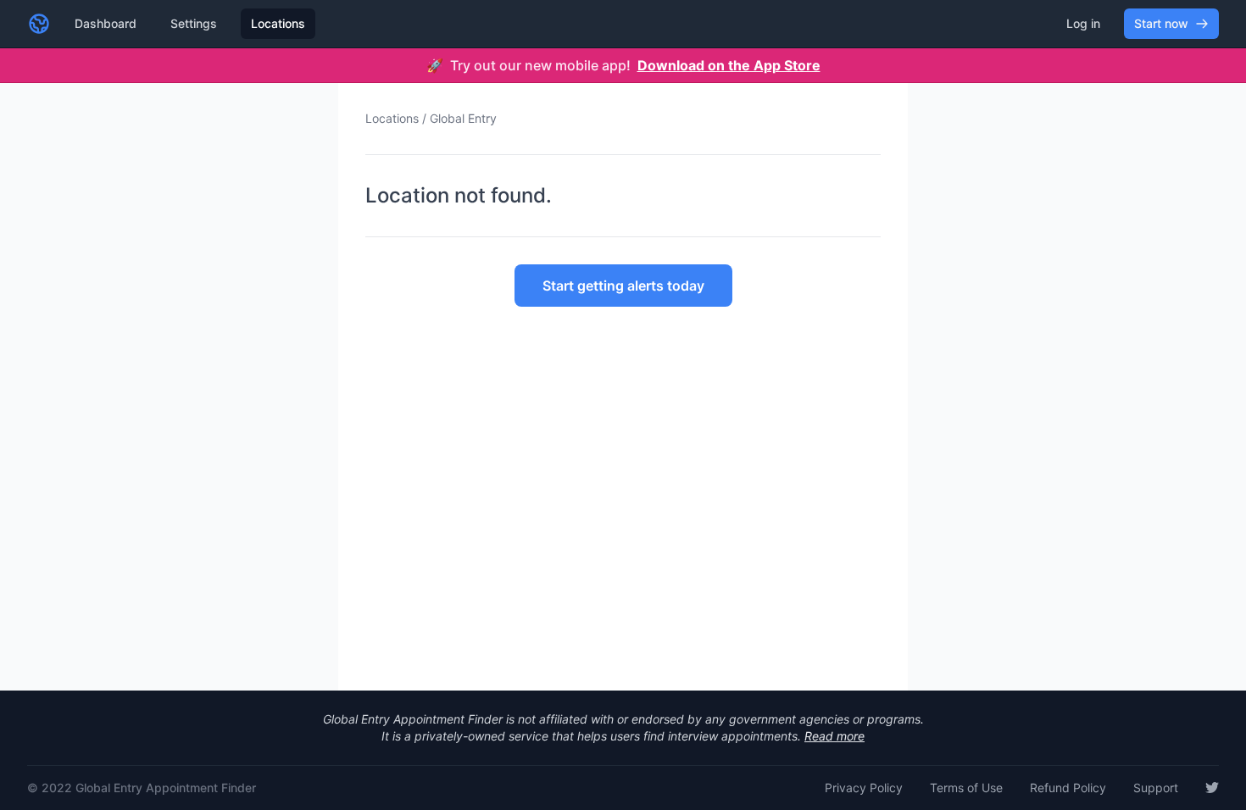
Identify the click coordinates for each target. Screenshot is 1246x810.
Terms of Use (966, 787)
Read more (834, 736)
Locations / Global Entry (431, 118)
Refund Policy (1068, 787)
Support (1155, 787)
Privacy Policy (864, 787)
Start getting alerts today (623, 285)
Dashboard (105, 23)
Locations (278, 23)
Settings (193, 23)
